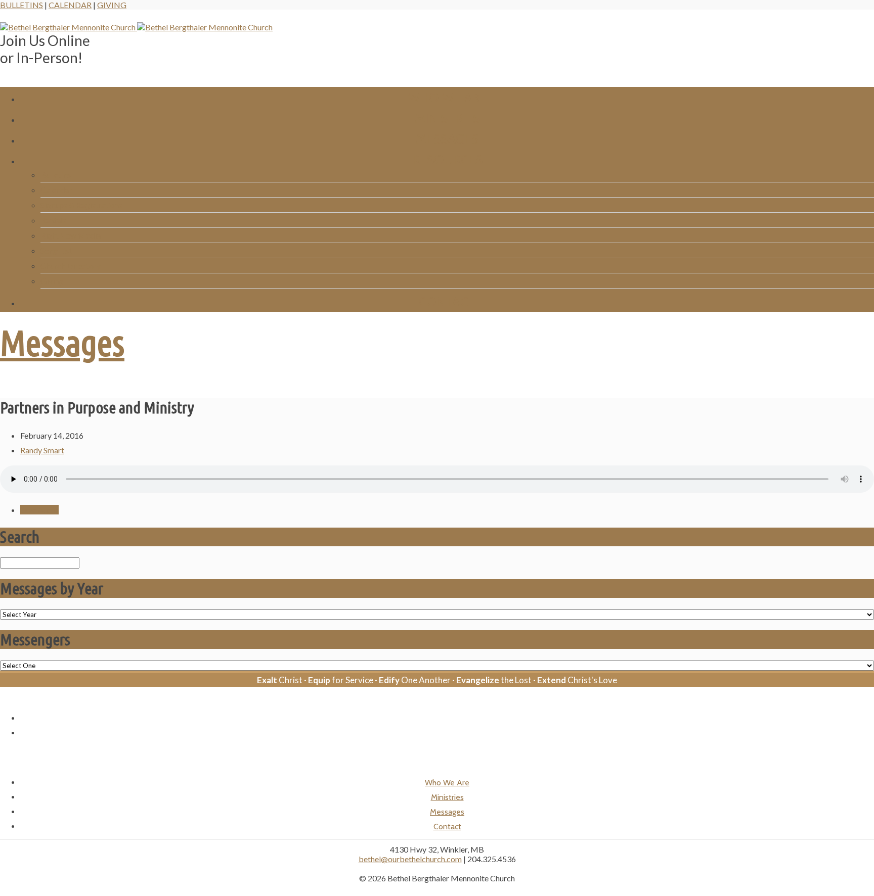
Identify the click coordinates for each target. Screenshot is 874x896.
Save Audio (39, 509)
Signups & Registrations (81, 205)
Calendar (70, 5)
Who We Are (447, 97)
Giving (111, 5)
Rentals (53, 220)
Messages (447, 139)
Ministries (447, 118)
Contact (447, 301)
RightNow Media (70, 235)
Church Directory (70, 265)
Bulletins (21, 5)
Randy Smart (42, 450)
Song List (56, 250)
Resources (447, 159)
